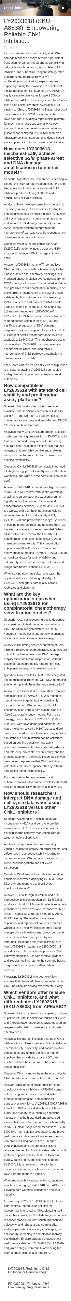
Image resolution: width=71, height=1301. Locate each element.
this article (24, 965)
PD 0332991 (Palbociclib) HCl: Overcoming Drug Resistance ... (30, 1285)
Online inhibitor (16, 8)
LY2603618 (26, 339)
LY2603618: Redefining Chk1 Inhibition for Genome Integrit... (29, 1270)
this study (47, 752)
